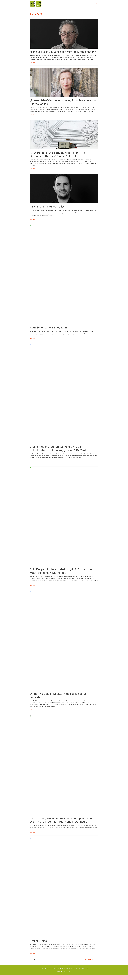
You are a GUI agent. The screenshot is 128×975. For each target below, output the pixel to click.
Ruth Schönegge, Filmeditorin (48, 327)
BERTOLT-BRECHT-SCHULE (52, 4)
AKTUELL (84, 4)
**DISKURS (91, 4)
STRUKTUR (76, 4)
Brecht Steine (38, 940)
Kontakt (41, 968)
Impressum (47, 968)
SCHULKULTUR (66, 4)
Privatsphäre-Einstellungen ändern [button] (66, 968)
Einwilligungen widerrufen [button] (82, 968)
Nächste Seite (89, 959)
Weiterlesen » (33, 62)
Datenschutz (54, 968)
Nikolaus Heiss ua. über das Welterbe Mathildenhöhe (63, 51)
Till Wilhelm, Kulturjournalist (47, 206)
